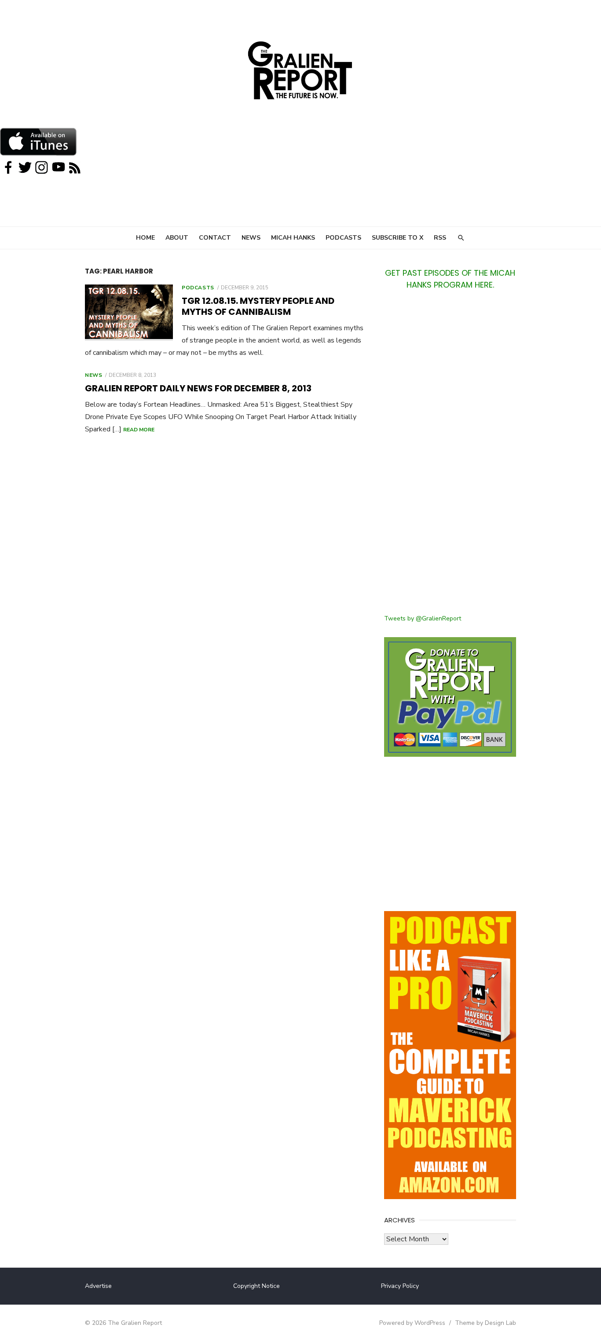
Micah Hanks (293, 237)
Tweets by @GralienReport (422, 618)
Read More (138, 429)
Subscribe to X (397, 237)
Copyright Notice (256, 1286)
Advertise (98, 1286)
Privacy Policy (400, 1286)
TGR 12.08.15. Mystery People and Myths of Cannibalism (258, 306)
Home (145, 237)
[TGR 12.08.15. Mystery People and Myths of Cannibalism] (129, 312)
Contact (215, 237)
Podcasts (343, 237)
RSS (440, 237)
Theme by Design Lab (485, 1323)
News (251, 237)
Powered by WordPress (412, 1323)
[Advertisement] (450, 457)
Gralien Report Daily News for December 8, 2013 (198, 388)
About (176, 237)
